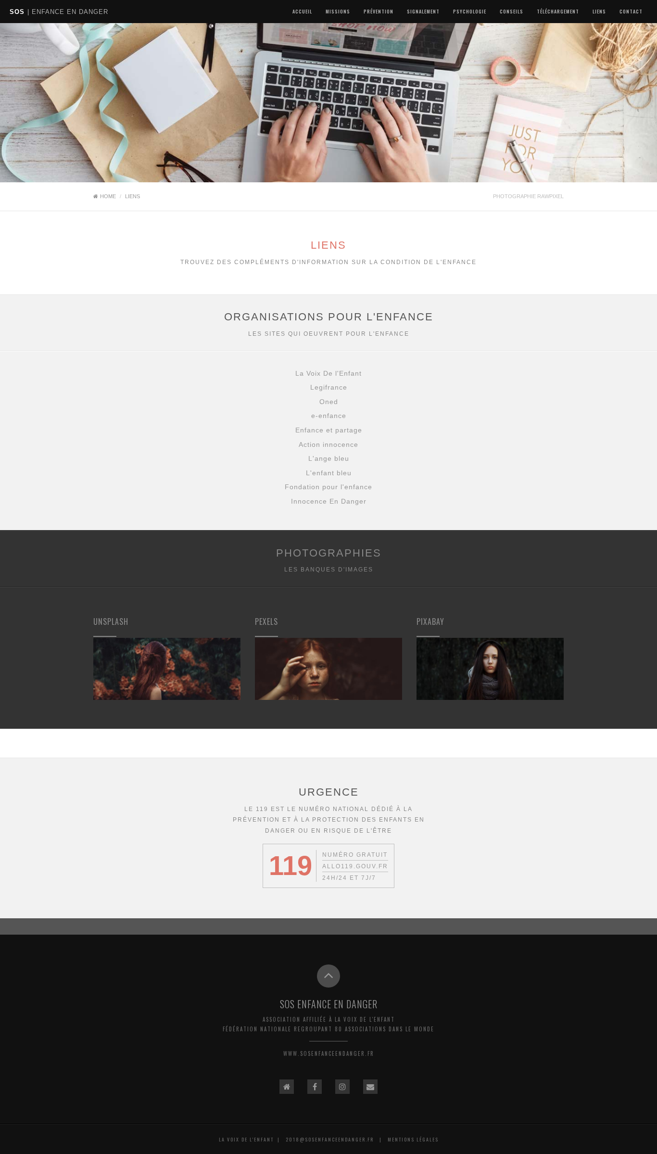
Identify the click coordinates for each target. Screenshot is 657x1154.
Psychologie (469, 11)
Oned (328, 402)
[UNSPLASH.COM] (166, 668)
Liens (599, 11)
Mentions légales (413, 1139)
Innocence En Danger (328, 501)
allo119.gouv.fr (355, 866)
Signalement (423, 11)
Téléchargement (558, 11)
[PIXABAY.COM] (490, 668)
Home (108, 196)
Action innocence (328, 444)
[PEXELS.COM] (328, 668)
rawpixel (550, 196)
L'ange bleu (328, 458)
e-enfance (328, 415)
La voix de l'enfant (246, 1139)
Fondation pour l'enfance (328, 487)
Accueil (302, 11)
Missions (338, 11)
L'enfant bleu (329, 473)
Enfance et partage (328, 430)
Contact (631, 11)
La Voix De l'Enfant (328, 373)
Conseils (511, 11)
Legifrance (328, 387)
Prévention (378, 11)
